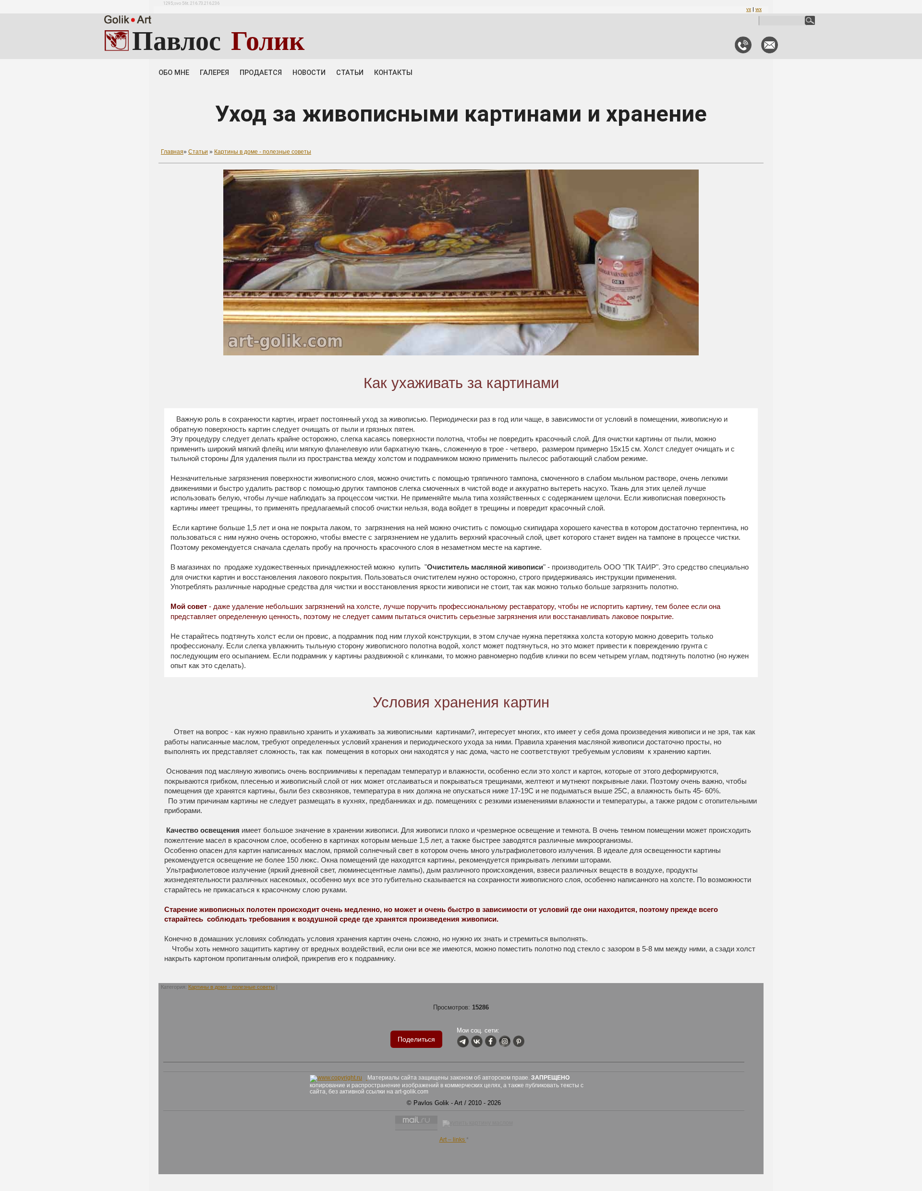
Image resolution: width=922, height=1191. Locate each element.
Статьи (198, 151)
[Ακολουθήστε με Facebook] (491, 1042)
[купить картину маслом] (477, 1124)
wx (758, 9)
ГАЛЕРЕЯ (214, 72)
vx (748, 9)
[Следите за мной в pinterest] (518, 1042)
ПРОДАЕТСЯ (261, 72)
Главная (172, 151)
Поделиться (416, 1039)
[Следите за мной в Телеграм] (463, 1042)
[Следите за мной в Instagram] (504, 1042)
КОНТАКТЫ (393, 72)
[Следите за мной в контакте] (477, 1042)
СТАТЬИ (350, 72)
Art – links (452, 1139)
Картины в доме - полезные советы (262, 151)
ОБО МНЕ (173, 72)
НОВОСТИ (309, 72)
